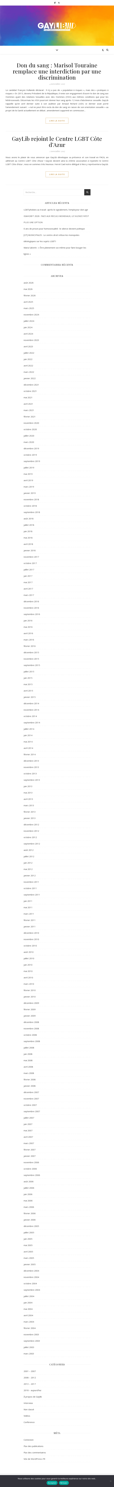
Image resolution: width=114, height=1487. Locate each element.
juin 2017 (28, 576)
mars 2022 (29, 372)
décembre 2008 (31, 1022)
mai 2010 (28, 971)
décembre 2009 (31, 1003)
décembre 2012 (31, 824)
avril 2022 (28, 365)
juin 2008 (28, 1054)
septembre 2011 (32, 894)
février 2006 (30, 1213)
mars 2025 (29, 308)
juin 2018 (28, 531)
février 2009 (30, 1009)
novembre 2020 (31, 423)
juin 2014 (28, 735)
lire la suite (57, 120)
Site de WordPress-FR (34, 1458)
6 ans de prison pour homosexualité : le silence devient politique (54, 228)
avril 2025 (28, 301)
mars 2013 (29, 805)
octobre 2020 (30, 429)
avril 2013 (28, 799)
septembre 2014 (32, 722)
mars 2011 (29, 913)
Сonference (29, 1422)
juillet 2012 (29, 856)
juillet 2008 (29, 1047)
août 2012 (29, 850)
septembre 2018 (32, 512)
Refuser (63, 1483)
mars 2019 (29, 486)
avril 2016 (28, 633)
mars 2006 (29, 1207)
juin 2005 (28, 1238)
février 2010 (30, 990)
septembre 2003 (32, 1340)
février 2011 (30, 920)
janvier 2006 (30, 1219)
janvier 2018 (30, 550)
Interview (28, 1403)
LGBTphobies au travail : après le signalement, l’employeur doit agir (56, 209)
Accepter (52, 1483)
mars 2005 (29, 1258)
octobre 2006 (30, 1168)
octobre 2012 (30, 837)
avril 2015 (28, 690)
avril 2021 (28, 403)
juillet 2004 (29, 1296)
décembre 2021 (31, 384)
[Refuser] (110, 1481)
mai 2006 (28, 1200)
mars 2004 (29, 1321)
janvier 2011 (30, 926)
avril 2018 (28, 544)
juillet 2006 (29, 1187)
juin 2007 (28, 1124)
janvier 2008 (30, 1085)
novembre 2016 (31, 607)
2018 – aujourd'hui (32, 1390)
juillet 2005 (29, 1232)
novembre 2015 (31, 658)
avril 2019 (28, 480)
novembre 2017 (31, 556)
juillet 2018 (29, 525)
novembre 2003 (31, 1334)
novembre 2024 (31, 314)
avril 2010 (28, 977)
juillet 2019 (29, 467)
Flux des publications (33, 1446)
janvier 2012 (30, 875)
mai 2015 (28, 684)
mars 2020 (29, 442)
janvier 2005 (30, 1264)
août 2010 (29, 952)
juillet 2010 (29, 958)
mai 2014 (28, 741)
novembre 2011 (31, 881)
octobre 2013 (30, 773)
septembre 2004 (32, 1289)
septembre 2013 (32, 779)
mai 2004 (28, 1309)
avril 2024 (28, 333)
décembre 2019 (31, 448)
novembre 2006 (31, 1162)
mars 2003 (29, 1353)
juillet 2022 (29, 352)
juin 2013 (28, 786)
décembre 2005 (31, 1226)
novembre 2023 (31, 340)
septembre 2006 (32, 1175)
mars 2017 (29, 595)
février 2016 (30, 646)
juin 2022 (28, 359)
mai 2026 (28, 289)
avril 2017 (28, 588)
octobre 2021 (30, 391)
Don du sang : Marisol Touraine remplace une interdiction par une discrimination (57, 71)
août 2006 (29, 1181)
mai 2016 (28, 627)
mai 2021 (28, 397)
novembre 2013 (31, 767)
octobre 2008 (30, 1034)
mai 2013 (28, 792)
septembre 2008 (32, 1041)
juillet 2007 (29, 1117)
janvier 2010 (30, 996)
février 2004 (30, 1328)
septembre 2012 (32, 843)
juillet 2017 (29, 569)
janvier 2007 (30, 1156)
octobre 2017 (30, 563)
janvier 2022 (30, 378)
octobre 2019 (30, 454)
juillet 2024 (29, 321)
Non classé (29, 1409)
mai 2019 (28, 474)
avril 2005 (28, 1251)
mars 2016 (29, 639)
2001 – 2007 (30, 1371)
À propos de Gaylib (33, 1396)
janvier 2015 (30, 697)
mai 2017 (28, 582)
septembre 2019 (32, 461)
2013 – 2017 (30, 1384)
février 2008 (30, 1079)
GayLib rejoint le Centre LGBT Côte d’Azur (57, 141)
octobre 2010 (30, 945)
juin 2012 (28, 862)
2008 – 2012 (30, 1377)
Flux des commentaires (35, 1452)
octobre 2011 (30, 888)
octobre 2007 (30, 1105)
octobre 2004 (30, 1283)
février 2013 (30, 811)
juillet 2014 (29, 728)
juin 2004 (28, 1302)
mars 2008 (29, 1073)
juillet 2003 (29, 1347)
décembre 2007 (31, 1092)
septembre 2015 (32, 665)
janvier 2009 (30, 1015)
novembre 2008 (31, 1028)
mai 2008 (28, 1060)
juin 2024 (28, 327)
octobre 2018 (30, 505)
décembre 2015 (31, 652)
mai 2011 (28, 907)
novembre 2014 (31, 709)
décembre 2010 (31, 932)
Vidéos (27, 1415)
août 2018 (29, 518)
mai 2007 (28, 1130)
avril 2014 (28, 748)
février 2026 (30, 295)
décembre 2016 (31, 601)
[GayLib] (57, 26)
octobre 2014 (30, 716)
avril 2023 (28, 346)
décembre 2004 (31, 1270)
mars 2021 (29, 410)
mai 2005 (28, 1245)
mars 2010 (29, 983)
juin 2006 (28, 1194)
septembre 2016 (32, 614)
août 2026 (29, 282)
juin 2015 (28, 678)
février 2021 (30, 416)
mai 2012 (28, 869)
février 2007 (30, 1149)
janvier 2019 (30, 493)
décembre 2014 (31, 703)
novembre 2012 (31, 830)
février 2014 (30, 754)
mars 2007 (29, 1143)
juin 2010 (28, 964)
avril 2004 (28, 1315)
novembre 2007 (31, 1098)
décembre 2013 (31, 760)
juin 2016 (28, 620)
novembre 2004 (31, 1277)
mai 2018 (28, 537)
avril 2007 (28, 1136)
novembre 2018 (31, 499)
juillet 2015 (29, 671)
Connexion (29, 1439)
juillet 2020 (29, 435)
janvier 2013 (30, 818)
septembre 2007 (32, 1111)
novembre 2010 (31, 939)
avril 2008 (28, 1066)
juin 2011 (28, 901)
